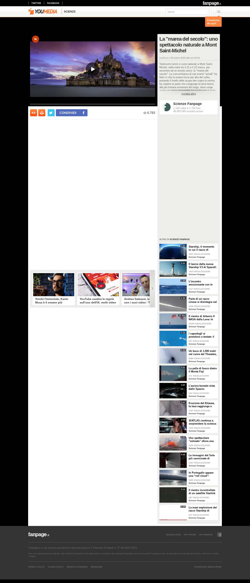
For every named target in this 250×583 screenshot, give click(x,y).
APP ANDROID (205, 535)
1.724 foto (194, 108)
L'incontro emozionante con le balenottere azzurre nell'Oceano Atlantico (201, 283)
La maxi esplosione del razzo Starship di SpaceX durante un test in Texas (203, 509)
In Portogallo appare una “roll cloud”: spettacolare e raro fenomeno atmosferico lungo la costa (202, 474)
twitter (36, 3)
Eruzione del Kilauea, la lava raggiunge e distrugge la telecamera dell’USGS (203, 405)
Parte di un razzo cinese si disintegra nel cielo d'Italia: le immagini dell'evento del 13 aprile (203, 300)
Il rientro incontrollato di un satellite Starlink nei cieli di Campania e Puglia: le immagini (202, 492)
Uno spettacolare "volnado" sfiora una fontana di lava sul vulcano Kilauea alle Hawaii (201, 439)
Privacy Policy (36, 567)
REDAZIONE (96, 567)
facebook (53, 3)
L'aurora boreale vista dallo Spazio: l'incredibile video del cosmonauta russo (202, 387)
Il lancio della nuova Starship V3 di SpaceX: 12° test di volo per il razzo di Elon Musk (203, 266)
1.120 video (179, 108)
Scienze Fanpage (187, 104)
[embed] (33, 112)
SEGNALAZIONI (173, 535)
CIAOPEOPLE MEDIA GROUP (208, 567)
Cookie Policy (56, 567)
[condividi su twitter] (51, 112)
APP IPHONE (190, 535)
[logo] (212, 3)
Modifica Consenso (77, 567)
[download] (41, 112)
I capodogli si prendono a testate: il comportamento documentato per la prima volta (201, 335)
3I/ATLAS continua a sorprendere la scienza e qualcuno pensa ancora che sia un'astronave (202, 422)
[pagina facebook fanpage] (219, 534)
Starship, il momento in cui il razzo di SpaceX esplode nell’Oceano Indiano (201, 248)
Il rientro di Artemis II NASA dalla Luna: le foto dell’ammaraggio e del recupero (203, 318)
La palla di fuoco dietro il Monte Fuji (203, 370)
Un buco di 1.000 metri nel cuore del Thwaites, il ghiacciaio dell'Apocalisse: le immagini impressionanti (203, 353)
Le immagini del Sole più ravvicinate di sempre (202, 457)
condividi (68, 112)
